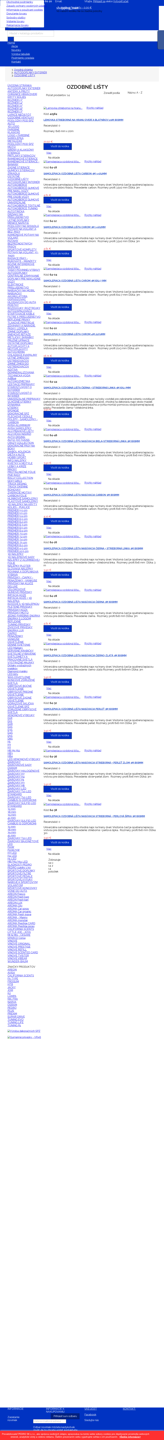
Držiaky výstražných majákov (19, 667)
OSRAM (12, 1004)
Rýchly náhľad (18, 1049)
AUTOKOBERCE (17, 185)
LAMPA (12, 996)
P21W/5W (14, 850)
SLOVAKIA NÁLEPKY (20, 568)
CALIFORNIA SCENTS (21, 929)
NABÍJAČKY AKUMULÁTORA (17, 295)
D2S (10, 726)
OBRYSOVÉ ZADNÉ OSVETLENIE (20, 699)
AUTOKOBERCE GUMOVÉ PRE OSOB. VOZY (23, 195)
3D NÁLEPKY (16, 554)
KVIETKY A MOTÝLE (20, 463)
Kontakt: (129, 1408)
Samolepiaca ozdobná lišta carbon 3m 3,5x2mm (75, 173)
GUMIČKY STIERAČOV (21, 170)
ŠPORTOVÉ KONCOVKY (22, 888)
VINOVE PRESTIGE (19, 946)
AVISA (11, 972)
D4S (10, 732)
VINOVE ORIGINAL (19, 943)
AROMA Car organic (19, 911)
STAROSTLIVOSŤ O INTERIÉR (20, 394)
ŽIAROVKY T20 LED (20, 838)
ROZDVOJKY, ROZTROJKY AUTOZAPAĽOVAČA (24, 310)
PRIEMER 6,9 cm (18, 530)
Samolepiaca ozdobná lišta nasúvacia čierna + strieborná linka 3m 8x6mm (93, 548)
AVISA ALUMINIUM (19, 425)
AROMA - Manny (18, 917)
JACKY (12, 987)
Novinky (16, 50)
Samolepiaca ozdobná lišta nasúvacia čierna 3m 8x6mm (81, 602)
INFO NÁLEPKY (17, 460)
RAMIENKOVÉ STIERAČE (23, 158)
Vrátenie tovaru (15, 21)
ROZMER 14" (15, 102)
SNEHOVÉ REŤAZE (19, 334)
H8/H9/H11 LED (18, 861)
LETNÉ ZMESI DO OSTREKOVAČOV (18, 359)
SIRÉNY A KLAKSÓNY (21, 149)
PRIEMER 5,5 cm (17, 513)
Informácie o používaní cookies (24, 9)
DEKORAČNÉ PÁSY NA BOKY (21, 447)
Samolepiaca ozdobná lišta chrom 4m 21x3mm (74, 334)
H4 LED (12, 855)
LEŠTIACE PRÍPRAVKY (21, 384)
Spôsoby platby (15, 17)
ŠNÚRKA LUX (16, 630)
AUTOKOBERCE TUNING (23, 208)
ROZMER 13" (15, 100)
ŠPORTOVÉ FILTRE (19, 873)
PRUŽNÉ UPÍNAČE (18, 340)
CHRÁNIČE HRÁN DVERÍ (22, 94)
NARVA (12, 1002)
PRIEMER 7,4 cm (17, 539)
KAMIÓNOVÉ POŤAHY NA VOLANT (23, 236)
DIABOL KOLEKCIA (19, 451)
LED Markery (15, 647)
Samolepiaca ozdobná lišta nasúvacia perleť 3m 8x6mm (81, 709)
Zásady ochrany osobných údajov (24, 5)
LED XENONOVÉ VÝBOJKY (24, 759)
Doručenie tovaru (16, 13)
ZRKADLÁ (14, 173)
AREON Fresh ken (18, 899)
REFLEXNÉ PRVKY (19, 319)
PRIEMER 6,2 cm (17, 521)
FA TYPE (13, 978)
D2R (10, 724)
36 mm (12, 812)
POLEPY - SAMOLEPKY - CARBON (23, 421)
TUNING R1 (14, 1025)
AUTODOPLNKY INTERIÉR (24, 182)
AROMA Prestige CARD (21, 923)
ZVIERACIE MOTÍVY (20, 492)
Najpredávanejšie (20, 1043)
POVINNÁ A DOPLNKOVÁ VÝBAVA (23, 573)
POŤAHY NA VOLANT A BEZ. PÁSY (22, 230)
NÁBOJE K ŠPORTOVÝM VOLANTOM (22, 884)
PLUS (11, 1010)
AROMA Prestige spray (21, 926)
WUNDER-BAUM (18, 961)
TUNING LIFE (16, 1022)
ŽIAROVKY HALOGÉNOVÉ (23, 770)
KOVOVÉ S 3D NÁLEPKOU (23, 603)
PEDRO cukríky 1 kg (19, 867)
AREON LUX (15, 902)
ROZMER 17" (15, 111)
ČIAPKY (12, 633)
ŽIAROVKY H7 (16, 773)
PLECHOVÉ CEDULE (20, 416)
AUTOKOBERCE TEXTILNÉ (24, 205)
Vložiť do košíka (22, 1104)
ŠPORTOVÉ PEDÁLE (20, 876)
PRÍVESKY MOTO (18, 612)
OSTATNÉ (14, 176)
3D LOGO (13, 126)
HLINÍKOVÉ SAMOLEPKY (23, 498)
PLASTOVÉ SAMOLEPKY (23, 501)
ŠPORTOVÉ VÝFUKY (20, 879)
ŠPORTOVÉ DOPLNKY (21, 870)
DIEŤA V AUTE (16, 454)
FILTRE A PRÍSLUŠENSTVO (24, 316)
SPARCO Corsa (16, 938)
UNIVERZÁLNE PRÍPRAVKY (24, 398)
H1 (9, 741)
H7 (9, 747)
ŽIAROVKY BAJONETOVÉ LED (23, 843)
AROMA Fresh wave (19, 914)
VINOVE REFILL (17, 949)
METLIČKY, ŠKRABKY (21, 337)
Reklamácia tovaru (17, 25)
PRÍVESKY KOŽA (18, 609)
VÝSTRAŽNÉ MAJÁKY (21, 662)
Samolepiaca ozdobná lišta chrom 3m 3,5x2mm (75, 227)
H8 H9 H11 (14, 750)
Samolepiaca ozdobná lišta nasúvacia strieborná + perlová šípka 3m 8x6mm (94, 816)
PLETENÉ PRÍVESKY (20, 606)
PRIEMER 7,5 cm (17, 542)
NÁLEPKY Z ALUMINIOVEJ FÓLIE (24, 561)
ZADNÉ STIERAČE (19, 167)
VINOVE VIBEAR (17, 958)
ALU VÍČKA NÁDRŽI (19, 434)
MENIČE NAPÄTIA (18, 223)
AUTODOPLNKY (18, 272)
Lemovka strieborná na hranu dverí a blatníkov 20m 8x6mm (83, 120)
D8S (10, 738)
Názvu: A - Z (136, 93)
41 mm (12, 817)
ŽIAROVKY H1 (16, 779)
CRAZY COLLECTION (21, 442)
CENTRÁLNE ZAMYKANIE (23, 275)
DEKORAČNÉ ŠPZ (18, 413)
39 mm (12, 814)
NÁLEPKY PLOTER (19, 565)
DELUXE (13, 586)
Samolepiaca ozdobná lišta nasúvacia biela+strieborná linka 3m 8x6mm (92, 441)
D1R (10, 718)
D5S (10, 735)
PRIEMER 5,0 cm (17, 510)
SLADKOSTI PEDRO (20, 864)
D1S (10, 721)
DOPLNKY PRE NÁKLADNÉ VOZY (24, 280)
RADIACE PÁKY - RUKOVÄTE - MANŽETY (22, 260)
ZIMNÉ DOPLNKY (18, 331)
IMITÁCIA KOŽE (17, 595)
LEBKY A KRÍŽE (17, 466)
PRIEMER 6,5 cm (17, 527)
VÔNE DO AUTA (17, 891)
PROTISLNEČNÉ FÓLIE (22, 472)
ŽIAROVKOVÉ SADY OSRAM (20, 766)
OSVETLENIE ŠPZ (18, 706)
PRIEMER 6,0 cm (18, 519)
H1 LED (12, 858)
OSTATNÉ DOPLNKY (20, 343)
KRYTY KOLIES (17, 97)
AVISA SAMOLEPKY (20, 428)
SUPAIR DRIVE (16, 1016)
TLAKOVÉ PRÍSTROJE (21, 322)
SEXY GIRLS (15, 480)
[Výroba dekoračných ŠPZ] (24, 1030)
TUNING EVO (16, 1019)
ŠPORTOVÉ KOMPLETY (22, 249)
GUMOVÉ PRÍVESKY (20, 592)
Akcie (14, 46)
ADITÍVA (13, 369)
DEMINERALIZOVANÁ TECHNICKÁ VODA (21, 374)
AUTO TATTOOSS (19, 439)
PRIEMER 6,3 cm (17, 524)
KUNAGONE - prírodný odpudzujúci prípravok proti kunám (23, 1065)
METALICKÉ (15, 141)
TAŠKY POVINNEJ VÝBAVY (24, 269)
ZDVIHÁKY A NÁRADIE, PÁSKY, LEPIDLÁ (22, 327)
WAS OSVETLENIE (19, 677)
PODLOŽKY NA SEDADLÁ (23, 226)
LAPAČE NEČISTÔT (19, 114)
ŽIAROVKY (14, 762)
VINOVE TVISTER (18, 955)
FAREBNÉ (13, 129)
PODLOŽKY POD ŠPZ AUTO (21, 122)
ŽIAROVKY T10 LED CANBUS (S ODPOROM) (22, 799)
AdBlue (12, 378)
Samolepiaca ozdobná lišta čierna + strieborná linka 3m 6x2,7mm (87, 387)
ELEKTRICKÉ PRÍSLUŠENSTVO (18, 286)
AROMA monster (18, 920)
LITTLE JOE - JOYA (19, 932)
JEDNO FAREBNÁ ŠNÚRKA (24, 615)
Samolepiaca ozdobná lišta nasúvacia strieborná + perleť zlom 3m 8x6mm (93, 762)
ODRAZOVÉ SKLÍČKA (21, 703)
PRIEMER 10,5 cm (18, 551)
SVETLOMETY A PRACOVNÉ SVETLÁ (20, 658)
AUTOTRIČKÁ (16, 211)
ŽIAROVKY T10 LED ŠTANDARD (19, 793)
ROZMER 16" (15, 108)
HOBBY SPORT (17, 457)
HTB (10, 984)
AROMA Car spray (18, 908)
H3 (9, 744)
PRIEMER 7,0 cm (17, 533)
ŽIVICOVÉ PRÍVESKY (20, 627)
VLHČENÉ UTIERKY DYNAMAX (19, 403)
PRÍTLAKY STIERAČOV (21, 155)
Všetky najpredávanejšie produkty (23, 1404)
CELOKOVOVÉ (16, 589)
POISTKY (13, 305)
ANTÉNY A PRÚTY (19, 91)
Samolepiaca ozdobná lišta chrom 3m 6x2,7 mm (75, 280)
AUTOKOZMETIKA (19, 381)
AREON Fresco (16, 894)
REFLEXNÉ (14, 621)
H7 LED (12, 852)
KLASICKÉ (14, 132)
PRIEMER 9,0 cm (18, 548)
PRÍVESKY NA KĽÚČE (20, 583)
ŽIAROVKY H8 (16, 785)
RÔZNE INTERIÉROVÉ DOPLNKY (21, 266)
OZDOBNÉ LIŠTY (18, 179)
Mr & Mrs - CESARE (19, 934)
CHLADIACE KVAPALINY (22, 354)
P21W (11, 847)
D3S (10, 729)
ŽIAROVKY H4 (16, 776)
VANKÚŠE (14, 639)
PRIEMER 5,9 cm (17, 516)
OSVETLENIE (16, 642)
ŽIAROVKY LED (17, 788)
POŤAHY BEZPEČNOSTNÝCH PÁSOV (20, 243)
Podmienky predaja (22, 57)
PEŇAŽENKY (15, 636)
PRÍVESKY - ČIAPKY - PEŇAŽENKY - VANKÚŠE (22, 579)
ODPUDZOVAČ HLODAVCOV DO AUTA (22, 301)
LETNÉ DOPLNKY (18, 220)
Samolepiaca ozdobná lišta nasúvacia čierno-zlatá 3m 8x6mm (85, 655)
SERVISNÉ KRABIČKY (21, 650)
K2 (9, 993)
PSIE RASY (14, 475)
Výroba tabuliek (20, 54)
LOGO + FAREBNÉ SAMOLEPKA (18, 137)
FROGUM (13, 981)
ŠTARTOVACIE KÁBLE (21, 313)
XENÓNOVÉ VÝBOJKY (21, 715)
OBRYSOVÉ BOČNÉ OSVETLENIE (20, 687)
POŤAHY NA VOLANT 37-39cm (23, 254)
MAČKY (12, 469)
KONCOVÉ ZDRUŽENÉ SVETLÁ (21, 681)
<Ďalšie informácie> (130, 1437)
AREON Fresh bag (18, 896)
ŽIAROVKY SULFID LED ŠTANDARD (22, 805)
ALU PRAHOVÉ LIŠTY (21, 431)
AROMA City (15, 905)
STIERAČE (14, 152)
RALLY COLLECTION (20, 477)
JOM (10, 990)
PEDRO (12, 1007)
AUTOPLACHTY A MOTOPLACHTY (18, 348)
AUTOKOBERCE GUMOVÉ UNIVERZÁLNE (23, 201)
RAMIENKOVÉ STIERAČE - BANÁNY (23, 163)
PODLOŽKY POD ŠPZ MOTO (21, 145)
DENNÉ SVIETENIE (19, 644)
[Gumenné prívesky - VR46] (24, 1037)
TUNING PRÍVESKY (19, 624)
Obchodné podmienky (19, 2)
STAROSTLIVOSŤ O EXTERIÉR (20, 389)
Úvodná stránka (20, 85)
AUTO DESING (16, 437)
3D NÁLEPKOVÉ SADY (21, 557)
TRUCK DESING (17, 483)
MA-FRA (13, 999)
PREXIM (12, 1013)
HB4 (10, 756)
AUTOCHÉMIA (16, 351)
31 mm (12, 808)
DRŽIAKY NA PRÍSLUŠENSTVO (18, 216)
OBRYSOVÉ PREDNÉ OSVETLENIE (20, 693)
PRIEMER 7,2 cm (17, 536)
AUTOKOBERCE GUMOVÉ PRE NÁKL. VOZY (23, 189)
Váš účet (90, 1408)
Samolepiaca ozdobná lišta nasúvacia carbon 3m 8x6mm (81, 494)
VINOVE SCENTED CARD (23, 952)
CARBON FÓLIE (17, 495)
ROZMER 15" (15, 106)
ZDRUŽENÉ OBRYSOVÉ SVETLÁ (22, 711)
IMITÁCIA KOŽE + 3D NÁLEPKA (20, 599)
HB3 (10, 753)
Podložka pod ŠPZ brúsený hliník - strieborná (20, 1357)
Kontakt (16, 61)
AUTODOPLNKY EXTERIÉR (24, 88)
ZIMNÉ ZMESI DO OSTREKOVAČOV (18, 365)
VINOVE (12, 940)
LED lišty (13, 674)
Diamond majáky (18, 671)
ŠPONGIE (13, 410)
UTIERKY (13, 407)
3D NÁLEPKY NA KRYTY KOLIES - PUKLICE (22, 506)
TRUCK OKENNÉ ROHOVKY (18, 488)
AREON (12, 969)
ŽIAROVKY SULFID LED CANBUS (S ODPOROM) (22, 822)
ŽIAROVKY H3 (16, 782)
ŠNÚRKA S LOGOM (19, 618)
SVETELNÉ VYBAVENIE (22, 653)
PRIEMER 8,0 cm (18, 545)
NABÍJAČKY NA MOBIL (21, 290)
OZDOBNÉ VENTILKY (21, 117)
